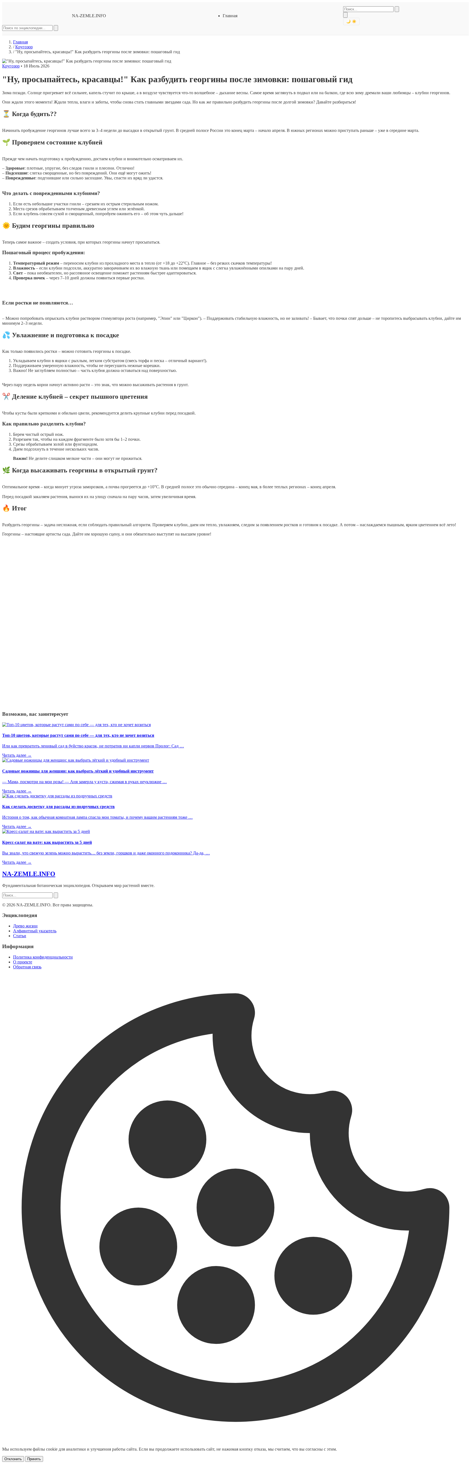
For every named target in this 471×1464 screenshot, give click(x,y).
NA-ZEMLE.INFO (89, 15)
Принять (34, 1459)
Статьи (19, 935)
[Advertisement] (43, 623)
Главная (230, 15)
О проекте (22, 962)
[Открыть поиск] (345, 15)
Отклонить (13, 1459)
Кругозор (24, 47)
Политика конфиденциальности (43, 957)
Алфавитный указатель (34, 930)
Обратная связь (27, 967)
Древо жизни (25, 926)
